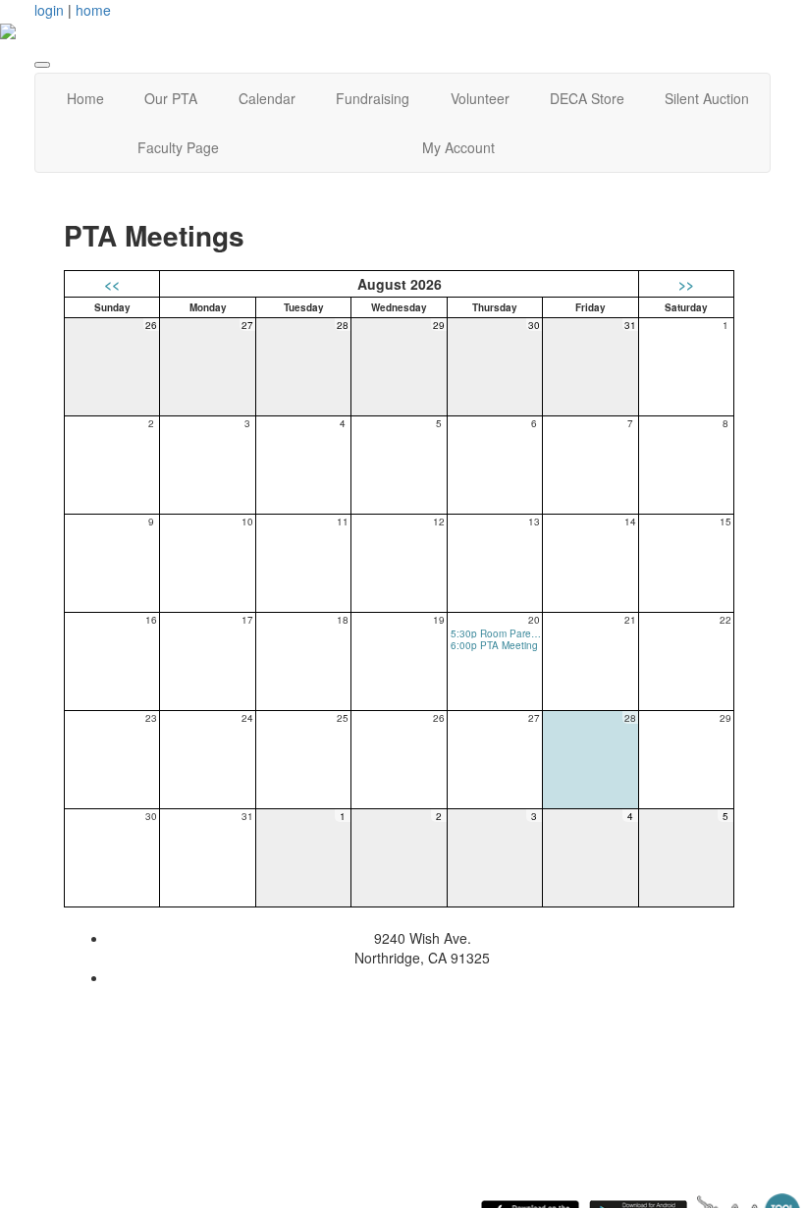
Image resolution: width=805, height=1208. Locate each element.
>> (686, 284)
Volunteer (480, 98)
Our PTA (170, 98)
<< (112, 284)
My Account (458, 147)
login (49, 10)
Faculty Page (178, 147)
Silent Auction (707, 98)
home (93, 10)
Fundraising (372, 98)
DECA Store (587, 98)
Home (85, 98)
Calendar (267, 98)
